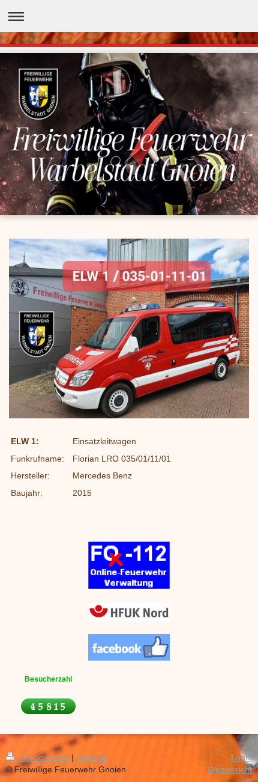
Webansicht (230, 769)
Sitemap (91, 757)
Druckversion (44, 757)
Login (241, 757)
